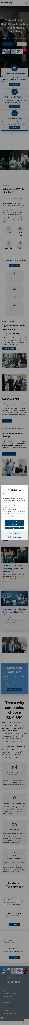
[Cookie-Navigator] (15, 538)
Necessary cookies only (14, 528)
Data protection (16, 533)
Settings (14, 521)
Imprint (10, 533)
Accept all (14, 525)
